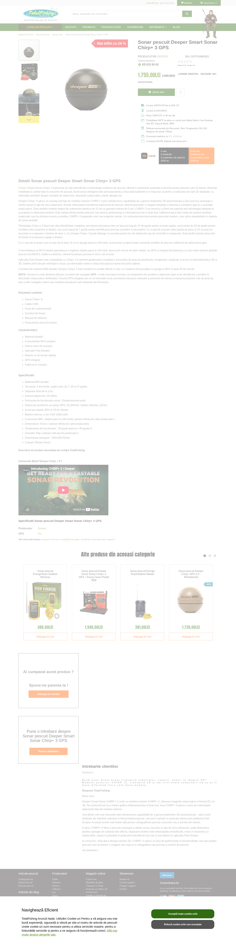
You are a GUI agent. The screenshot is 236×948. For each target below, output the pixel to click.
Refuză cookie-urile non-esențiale (182, 924)
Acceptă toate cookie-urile (182, 913)
